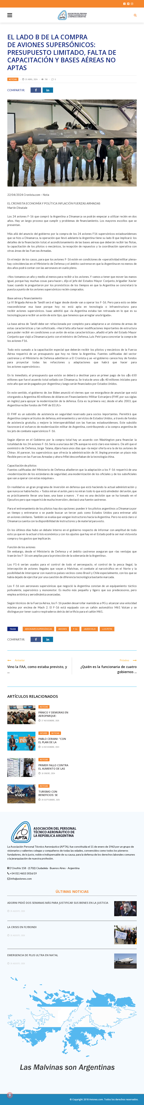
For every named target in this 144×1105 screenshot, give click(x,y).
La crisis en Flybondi (22, 927)
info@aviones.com (21, 878)
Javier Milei (90, 629)
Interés (43, 733)
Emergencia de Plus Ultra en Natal (32, 955)
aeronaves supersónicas (38, 629)
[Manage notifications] (10, 1095)
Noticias (13, 79)
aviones (62, 629)
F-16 (75, 629)
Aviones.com (96, 1099)
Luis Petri (107, 629)
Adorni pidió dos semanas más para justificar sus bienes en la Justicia (57, 903)
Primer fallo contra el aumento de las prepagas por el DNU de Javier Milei (53, 770)
